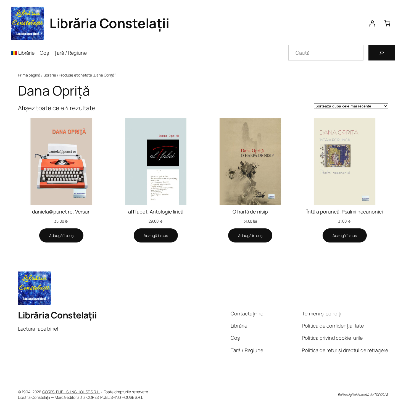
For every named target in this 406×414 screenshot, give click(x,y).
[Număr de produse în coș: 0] (387, 23)
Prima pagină (29, 75)
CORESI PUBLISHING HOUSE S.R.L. (71, 391)
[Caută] (381, 52)
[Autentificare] (372, 23)
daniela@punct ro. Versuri (61, 211)
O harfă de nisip (250, 211)
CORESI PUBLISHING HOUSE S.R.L (114, 397)
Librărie (49, 75)
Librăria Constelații (109, 23)
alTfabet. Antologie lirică (155, 211)
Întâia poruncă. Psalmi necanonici (345, 211)
